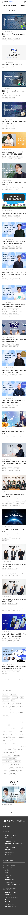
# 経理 (21, 770)
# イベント (12, 734)
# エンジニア (10, 38)
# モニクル (4, 38)
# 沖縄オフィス (5, 438)
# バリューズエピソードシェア (9, 758)
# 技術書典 (18, 217)
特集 (9, 5)
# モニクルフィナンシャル (6, 505)
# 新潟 (10, 313)
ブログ (18, 5)
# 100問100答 (11, 158)
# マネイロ (4, 640)
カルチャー (13, 5)
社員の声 (5, 5)
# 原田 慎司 (17, 501)
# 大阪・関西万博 (19, 767)
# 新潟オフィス (16, 313)
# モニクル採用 (5, 40)
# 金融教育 (12, 773)
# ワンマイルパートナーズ (12, 498)
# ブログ (13, 700)
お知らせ (23, 5)
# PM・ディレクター (11, 187)
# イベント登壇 (12, 40)
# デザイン (5, 728)
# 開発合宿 (5, 734)
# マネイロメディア (7, 761)
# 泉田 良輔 (23, 501)
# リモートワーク (18, 749)
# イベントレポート (5, 538)
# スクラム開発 (19, 248)
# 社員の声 (5, 706)
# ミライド (5, 767)
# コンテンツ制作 (6, 755)
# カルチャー (5, 700)
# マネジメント (5, 158)
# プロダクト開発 (17, 38)
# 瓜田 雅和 (22, 503)
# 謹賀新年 (5, 773)
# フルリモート (12, 217)
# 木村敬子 (18, 158)
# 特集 (22, 697)
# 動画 (11, 767)
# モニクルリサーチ (5, 315)
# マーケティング (15, 764)
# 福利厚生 (20, 731)
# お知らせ (21, 706)
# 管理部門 (12, 752)
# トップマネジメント (11, 156)
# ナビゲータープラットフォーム (13, 309)
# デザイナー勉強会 (7, 749)
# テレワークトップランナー (9, 746)
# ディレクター (21, 746)
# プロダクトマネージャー (14, 189)
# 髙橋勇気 (17, 503)
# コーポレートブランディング (14, 470)
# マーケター (5, 764)
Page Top (14, 813)
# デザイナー (10, 468)
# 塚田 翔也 (11, 503)
